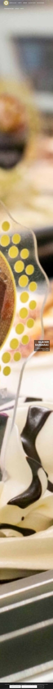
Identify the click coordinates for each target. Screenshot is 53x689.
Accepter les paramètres (15, 686)
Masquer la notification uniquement (29, 686)
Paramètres (40, 686)
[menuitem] (6, 3)
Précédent (3, 344)
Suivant (50, 344)
